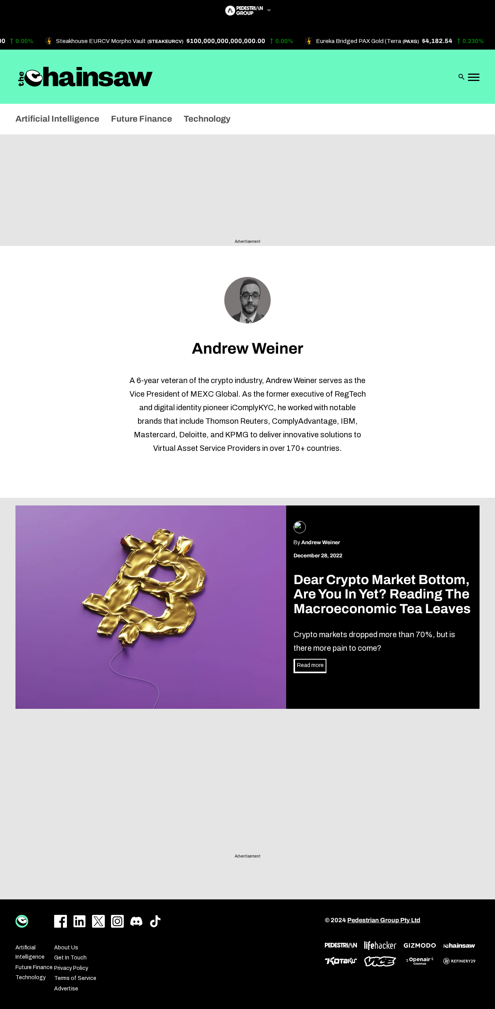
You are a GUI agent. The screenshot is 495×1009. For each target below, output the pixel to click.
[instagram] (117, 921)
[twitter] (98, 921)
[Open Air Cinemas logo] (420, 961)
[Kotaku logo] (341, 961)
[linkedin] (79, 921)
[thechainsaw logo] (459, 945)
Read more (310, 665)
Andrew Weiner (320, 542)
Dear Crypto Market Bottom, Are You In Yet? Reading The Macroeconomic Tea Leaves (382, 594)
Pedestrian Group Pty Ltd (383, 920)
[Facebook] (60, 921)
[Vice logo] (380, 961)
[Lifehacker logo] (380, 945)
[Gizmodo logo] (420, 945)
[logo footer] (21, 921)
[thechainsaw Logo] (85, 76)
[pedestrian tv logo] (341, 945)
